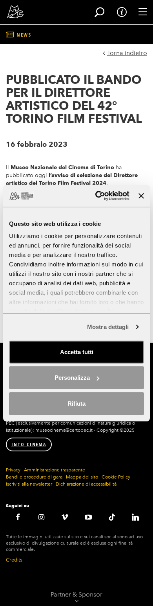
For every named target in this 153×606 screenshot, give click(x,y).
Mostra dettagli (108, 326)
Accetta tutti (76, 351)
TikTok (112, 517)
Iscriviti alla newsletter (29, 484)
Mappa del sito (82, 477)
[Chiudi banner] (141, 196)
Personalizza (72, 377)
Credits (14, 560)
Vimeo (64, 517)
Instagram (41, 517)
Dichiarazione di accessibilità (86, 484)
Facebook (17, 517)
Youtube (88, 517)
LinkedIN (135, 517)
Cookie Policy (116, 477)
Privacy (13, 470)
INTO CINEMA (28, 444)
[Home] (13, 12)
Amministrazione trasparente (54, 470)
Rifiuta (76, 403)
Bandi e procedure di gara (34, 477)
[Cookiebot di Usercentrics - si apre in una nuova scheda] (97, 196)
